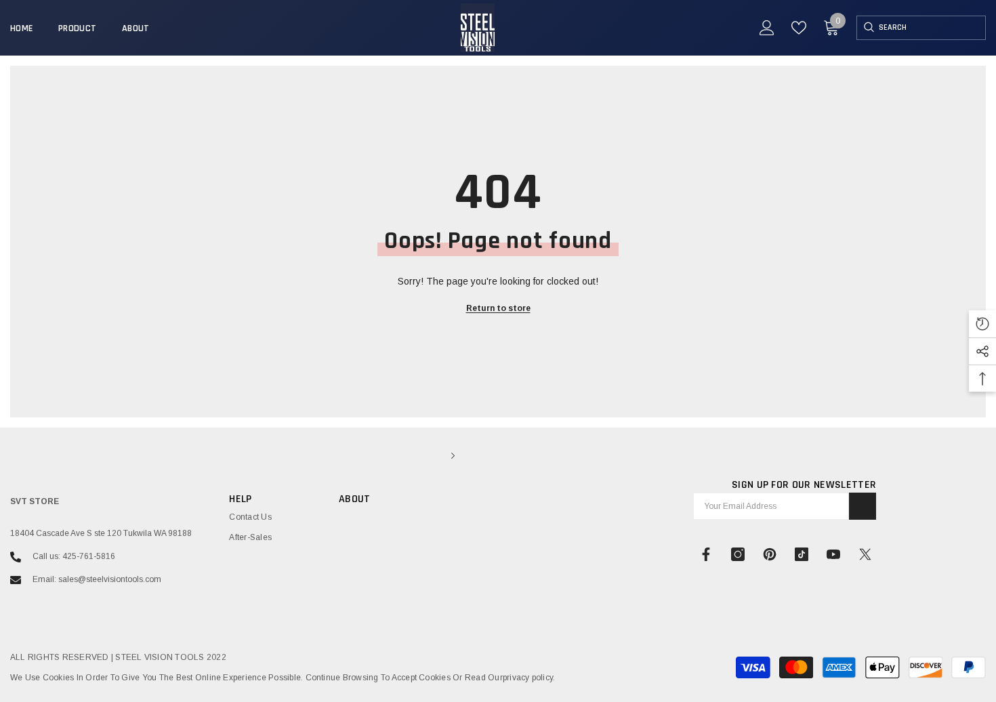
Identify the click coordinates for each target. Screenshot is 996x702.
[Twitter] (865, 554)
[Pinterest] (770, 554)
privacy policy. (529, 677)
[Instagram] (738, 554)
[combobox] (932, 27)
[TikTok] (801, 554)
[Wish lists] (798, 27)
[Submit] (862, 506)
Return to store (498, 308)
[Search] (868, 28)
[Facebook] (706, 554)
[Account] (767, 27)
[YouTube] (833, 554)
